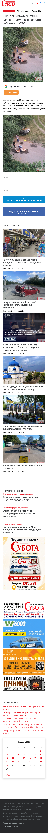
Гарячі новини (9, 524)
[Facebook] (40, 3)
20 (24, 761)
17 (7, 761)
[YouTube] (36, 3)
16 (41, 758)
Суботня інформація (11, 508)
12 (18, 758)
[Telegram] (44, 3)
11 (13, 758)
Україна (29, 494)
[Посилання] (8, 3)
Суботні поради (18, 494)
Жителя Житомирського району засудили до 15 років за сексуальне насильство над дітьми (22, 347)
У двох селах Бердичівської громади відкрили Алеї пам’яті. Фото (22, 427)
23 (41, 761)
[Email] (32, 3)
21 (30, 761)
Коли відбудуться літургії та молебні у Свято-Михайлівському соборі (23, 388)
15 (35, 758)
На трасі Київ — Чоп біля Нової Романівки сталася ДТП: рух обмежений (19, 305)
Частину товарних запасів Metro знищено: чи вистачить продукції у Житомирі (22, 262)
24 (7, 765)
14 (30, 758)
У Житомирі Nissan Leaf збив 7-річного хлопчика (23, 467)
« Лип (8, 775)
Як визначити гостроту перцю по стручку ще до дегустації (20, 498)
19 (18, 761)
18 (13, 761)
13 (24, 758)
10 (7, 758)
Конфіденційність (10, 826)
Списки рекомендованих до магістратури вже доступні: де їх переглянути (20, 513)
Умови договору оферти (13, 823)
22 (35, 761)
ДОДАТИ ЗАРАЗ (11, 92)
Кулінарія (7, 494)
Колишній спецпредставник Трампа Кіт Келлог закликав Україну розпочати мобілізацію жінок (23, 725)
